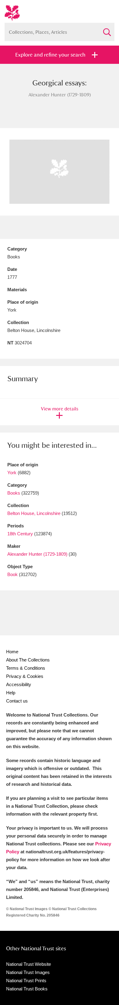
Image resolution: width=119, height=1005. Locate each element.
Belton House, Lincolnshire (33, 513)
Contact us (17, 700)
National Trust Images (28, 972)
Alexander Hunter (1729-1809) (37, 554)
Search (106, 29)
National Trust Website (28, 964)
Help (10, 692)
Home (12, 651)
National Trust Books (27, 988)
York (11, 472)
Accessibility (18, 684)
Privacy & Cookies (24, 676)
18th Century (20, 533)
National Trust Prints (26, 980)
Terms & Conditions (25, 668)
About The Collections (28, 659)
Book (12, 574)
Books (13, 493)
